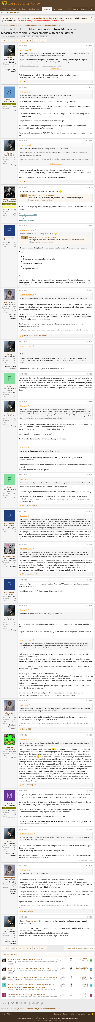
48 (37, 41)
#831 (91, 511)
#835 (91, 701)
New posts (4, 13)
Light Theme (7, 1014)
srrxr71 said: (24, 50)
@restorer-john (32, 921)
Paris (14, 215)
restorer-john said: (26, 739)
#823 (91, 141)
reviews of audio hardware (43, 18)
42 (23, 41)
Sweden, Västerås (10, 818)
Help (88, 1014)
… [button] (13, 41)
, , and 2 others (34, 336)
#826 (91, 290)
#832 (91, 544)
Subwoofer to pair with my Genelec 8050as (28, 994)
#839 (91, 865)
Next (42, 41)
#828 (91, 374)
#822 (91, 87)
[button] (64, 9)
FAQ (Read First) (9, 9)
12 (9, 964)
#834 (91, 606)
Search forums (15, 13)
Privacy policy (80, 1014)
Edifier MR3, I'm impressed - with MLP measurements (32, 977)
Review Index (34, 9)
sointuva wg (43, 36)
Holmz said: (24, 92)
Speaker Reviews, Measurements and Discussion (38, 962)
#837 (91, 791)
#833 (91, 580)
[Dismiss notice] (92, 18)
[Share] (86, 45)
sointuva (35, 36)
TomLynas (11, 997)
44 (31, 41)
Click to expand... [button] (56, 69)
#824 (91, 187)
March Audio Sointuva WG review (41, 195)
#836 (91, 735)
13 (12, 964)
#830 (91, 475)
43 (27, 41)
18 (56, 971)
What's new (58, 9)
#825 (91, 226)
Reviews (22, 9)
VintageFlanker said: (27, 230)
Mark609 (85, 961)
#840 (91, 917)
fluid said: (23, 406)
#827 (91, 342)
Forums (46, 9)
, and (33, 785)
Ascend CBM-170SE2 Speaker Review (25, 959)
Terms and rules (68, 1014)
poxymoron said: (26, 346)
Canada (13, 757)
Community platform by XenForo (35, 1018)
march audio (26, 36)
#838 (91, 829)
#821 (91, 45)
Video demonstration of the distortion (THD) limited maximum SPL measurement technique (31, 986)
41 (20, 41)
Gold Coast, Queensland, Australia (12, 316)
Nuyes (5, 36)
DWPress (11, 980)
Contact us (57, 1014)
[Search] (91, 9)
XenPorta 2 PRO (38, 1020)
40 (16, 41)
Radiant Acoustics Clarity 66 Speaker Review (28, 968)
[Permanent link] (24, 252)
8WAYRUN (58, 1020)
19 (9, 973)
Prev (5, 41)
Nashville (13, 567)
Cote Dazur (84, 970)
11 (56, 962)
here (23, 20)
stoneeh (10, 990)
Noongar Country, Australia (10, 71)
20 (12, 973)
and (29, 505)
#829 (91, 401)
